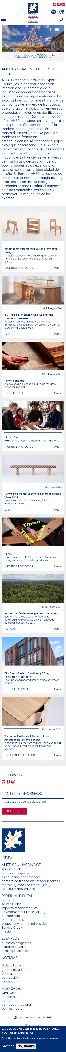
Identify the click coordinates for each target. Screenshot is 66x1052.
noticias (9, 957)
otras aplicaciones (15, 951)
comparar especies (16, 873)
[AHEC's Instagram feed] (63, 5)
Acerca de (11, 988)
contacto (8, 997)
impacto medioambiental (20, 908)
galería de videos (14, 970)
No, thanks (26, 1046)
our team (8, 1001)
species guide (12, 869)
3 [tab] (52, 29)
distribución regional (17, 1004)
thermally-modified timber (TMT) (26, 885)
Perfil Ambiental (17, 895)
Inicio (7, 857)
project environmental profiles (24, 923)
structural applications (18, 889)
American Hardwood (21, 864)
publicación (10, 977)
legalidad (8, 900)
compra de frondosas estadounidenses (31, 881)
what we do (10, 993)
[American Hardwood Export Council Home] (33, 12)
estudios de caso (14, 947)
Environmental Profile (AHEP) (24, 912)
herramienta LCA (14, 916)
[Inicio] (13, 840)
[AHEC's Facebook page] (59, 5)
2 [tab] (47, 29)
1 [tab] (42, 29)
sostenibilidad (11, 904)
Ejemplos (10, 938)
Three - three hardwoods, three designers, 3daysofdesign (33, 56)
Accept (8, 1046)
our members (12, 1008)
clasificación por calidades (21, 877)
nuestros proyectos (16, 943)
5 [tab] (61, 29)
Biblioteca (11, 965)
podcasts (8, 974)
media (6, 931)
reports (7, 981)
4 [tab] (56, 29)
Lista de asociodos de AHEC (35, 1017)
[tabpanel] (33, 43)
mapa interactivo (14, 920)
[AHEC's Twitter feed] (54, 5)
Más (56, 267)
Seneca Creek (12, 927)
